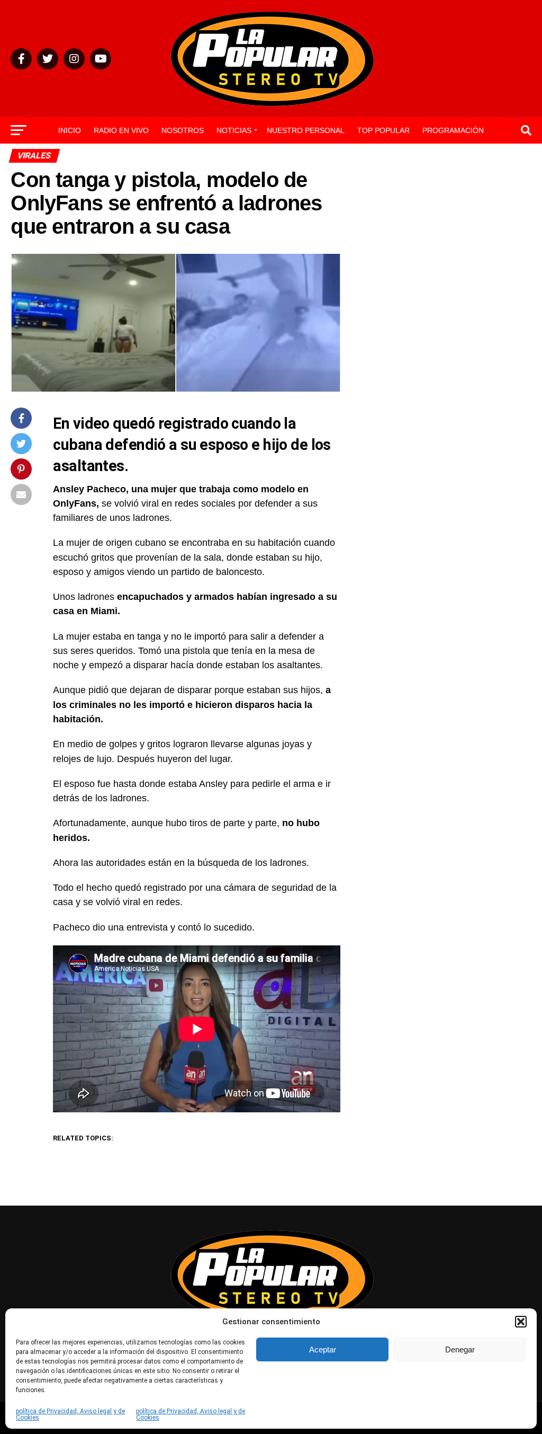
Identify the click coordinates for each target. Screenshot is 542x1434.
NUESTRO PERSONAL (306, 130)
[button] (521, 1321)
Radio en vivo (121, 130)
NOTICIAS (233, 130)
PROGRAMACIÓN (453, 130)
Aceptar (322, 1349)
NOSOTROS (182, 130)
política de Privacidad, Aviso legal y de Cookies (70, 1414)
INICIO (69, 130)
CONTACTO (271, 158)
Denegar (460, 1349)
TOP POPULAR (383, 130)
